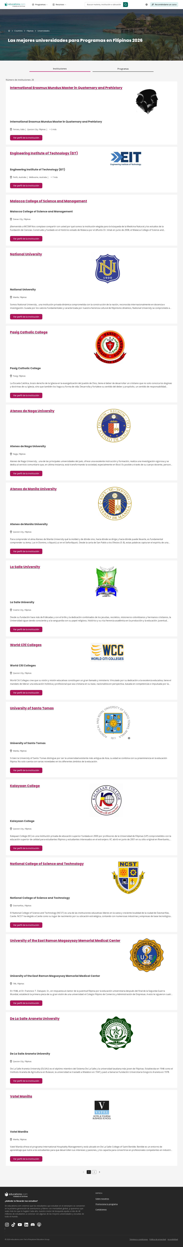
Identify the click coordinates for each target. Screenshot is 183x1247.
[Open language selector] (146, 4)
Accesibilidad (173, 1239)
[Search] (125, 4)
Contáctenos (101, 1209)
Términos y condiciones (138, 1239)
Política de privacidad (158, 1239)
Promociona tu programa (107, 1204)
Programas (40, 4)
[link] (44, 30)
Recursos (60, 4)
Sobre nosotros (102, 1199)
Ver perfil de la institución (26, 137)
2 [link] (94, 1172)
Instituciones (60, 68)
